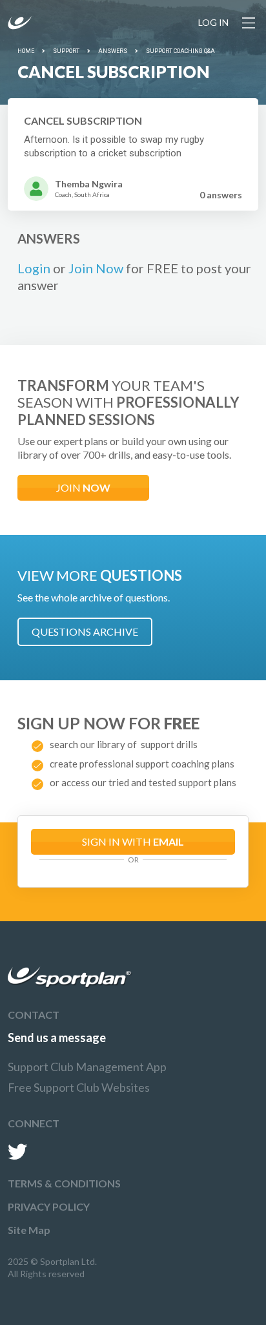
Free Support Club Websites (79, 1087)
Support (66, 51)
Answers (112, 51)
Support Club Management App (87, 1066)
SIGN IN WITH (133, 841)
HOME (25, 51)
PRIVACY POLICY (49, 1206)
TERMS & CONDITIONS (64, 1183)
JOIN (83, 487)
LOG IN (213, 22)
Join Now (95, 268)
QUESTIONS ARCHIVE (85, 631)
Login (33, 268)
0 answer (221, 194)
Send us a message (57, 1037)
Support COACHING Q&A (180, 51)
